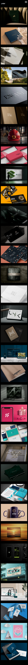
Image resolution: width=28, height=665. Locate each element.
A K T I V (14, 550)
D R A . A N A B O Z (14, 590)
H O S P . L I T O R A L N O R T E (14, 431)
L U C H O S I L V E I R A (14, 610)
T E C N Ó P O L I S (14, 352)
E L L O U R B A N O (14, 511)
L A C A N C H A (14, 570)
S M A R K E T (14, 411)
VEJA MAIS (14, 533)
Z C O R (14, 650)
